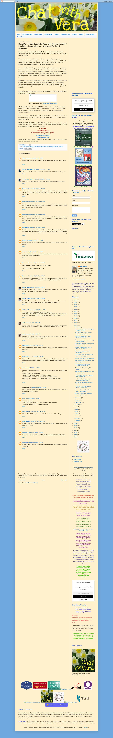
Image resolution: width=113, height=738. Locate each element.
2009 (75, 434)
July (76, 407)
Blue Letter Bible (78, 461)
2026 (75, 300)
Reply (23, 164)
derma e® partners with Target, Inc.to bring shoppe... (83, 337)
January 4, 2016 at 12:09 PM (35, 345)
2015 (75, 325)
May (76, 411)
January (77, 420)
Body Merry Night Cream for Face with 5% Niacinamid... (84, 355)
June (76, 409)
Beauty (18, 34)
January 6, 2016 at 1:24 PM (38, 411)
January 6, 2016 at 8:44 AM (32, 398)
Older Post (64, 480)
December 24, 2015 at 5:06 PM (36, 214)
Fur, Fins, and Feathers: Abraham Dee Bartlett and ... (84, 376)
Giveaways (74, 34)
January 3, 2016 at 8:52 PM (38, 310)
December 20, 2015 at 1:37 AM (42, 169)
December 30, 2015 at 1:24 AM (35, 251)
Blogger (86, 727)
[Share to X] (28, 149)
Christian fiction (48, 34)
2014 (75, 423)
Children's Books (38, 34)
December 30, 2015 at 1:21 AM (35, 240)
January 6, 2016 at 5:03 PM (35, 432)
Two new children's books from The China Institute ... (84, 372)
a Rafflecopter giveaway (43, 135)
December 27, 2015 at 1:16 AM (36, 227)
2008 (75, 437)
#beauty (25, 146)
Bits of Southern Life (27, 34)
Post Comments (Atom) (32, 482)
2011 (75, 430)
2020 (75, 313)
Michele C (25, 432)
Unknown (25, 188)
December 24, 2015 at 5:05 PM (36, 201)
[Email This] (25, 149)
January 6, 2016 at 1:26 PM (38, 421)
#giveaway (36, 146)
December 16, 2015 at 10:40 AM (34, 158)
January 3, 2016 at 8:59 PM (33, 334)
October (77, 400)
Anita (23, 322)
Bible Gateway (77, 459)
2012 (75, 428)
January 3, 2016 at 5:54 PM (37, 298)
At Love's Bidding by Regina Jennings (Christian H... (82, 365)
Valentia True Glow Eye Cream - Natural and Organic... (83, 348)
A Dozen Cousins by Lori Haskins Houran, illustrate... (83, 394)
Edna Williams (26, 411)
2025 (75, 302)
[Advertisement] (83, 65)
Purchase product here (43, 137)
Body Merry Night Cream (50, 103)
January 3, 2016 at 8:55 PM (33, 322)
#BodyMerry (30, 146)
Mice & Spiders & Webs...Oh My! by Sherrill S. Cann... (84, 329)
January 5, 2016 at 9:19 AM (32, 368)
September (78, 402)
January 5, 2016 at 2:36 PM (38, 387)
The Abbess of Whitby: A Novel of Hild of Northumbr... (83, 383)
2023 (75, 307)
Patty (23, 158)
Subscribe (83, 109)
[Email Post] (30, 144)
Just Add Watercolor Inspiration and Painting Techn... (84, 361)
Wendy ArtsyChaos (27, 169)
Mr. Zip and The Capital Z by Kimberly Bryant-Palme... (82, 379)
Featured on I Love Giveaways (58, 704)
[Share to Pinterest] (31, 149)
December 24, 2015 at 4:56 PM (36, 188)
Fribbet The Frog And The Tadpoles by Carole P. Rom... (84, 344)
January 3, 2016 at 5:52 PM (37, 287)
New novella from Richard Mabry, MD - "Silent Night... (83, 390)
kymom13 (25, 345)
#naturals (41, 146)
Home (43, 480)
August (77, 404)
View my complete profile (78, 279)
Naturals (81, 34)
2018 (75, 318)
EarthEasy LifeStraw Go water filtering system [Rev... (83, 387)
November (78, 397)
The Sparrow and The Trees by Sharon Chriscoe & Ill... (83, 333)
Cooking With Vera (65, 34)
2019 (75, 316)
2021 (75, 311)
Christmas (56, 34)
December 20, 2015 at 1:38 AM (42, 179)
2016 (75, 322)
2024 (75, 304)
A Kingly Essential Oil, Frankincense (84, 358)
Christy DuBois (26, 310)
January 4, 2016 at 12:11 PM (35, 356)
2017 (75, 320)
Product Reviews (21, 36)
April (76, 413)
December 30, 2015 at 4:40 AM (36, 276)
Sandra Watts (26, 287)
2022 (75, 309)
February (78, 418)
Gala (23, 368)
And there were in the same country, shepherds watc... (84, 340)
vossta (24, 240)
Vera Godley (83, 266)
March (77, 416)
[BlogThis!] (27, 149)
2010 (75, 432)
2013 (75, 425)
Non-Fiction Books (90, 34)
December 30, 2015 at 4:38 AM (36, 263)
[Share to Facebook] (30, 149)
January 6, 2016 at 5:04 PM (35, 442)
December (78, 327)
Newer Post (22, 480)
